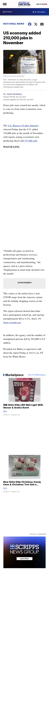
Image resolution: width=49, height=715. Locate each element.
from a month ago (12, 322)
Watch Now (41, 4)
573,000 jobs (30, 140)
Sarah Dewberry (14, 94)
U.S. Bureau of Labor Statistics (23, 125)
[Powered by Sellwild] (42, 534)
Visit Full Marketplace (37, 375)
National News (13, 23)
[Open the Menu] (4, 4)
